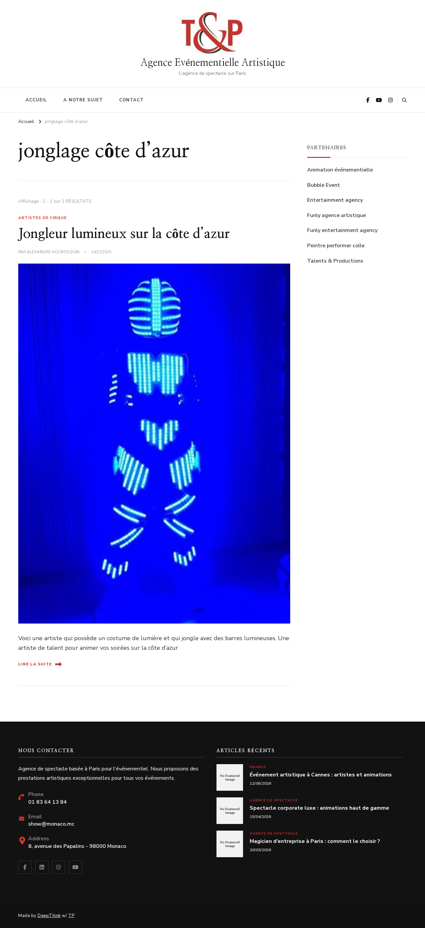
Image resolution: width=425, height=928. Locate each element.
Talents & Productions (335, 261)
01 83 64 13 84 (47, 802)
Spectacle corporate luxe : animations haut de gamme (319, 808)
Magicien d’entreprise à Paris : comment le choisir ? (315, 841)
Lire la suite (35, 664)
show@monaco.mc (51, 824)
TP (71, 916)
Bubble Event (323, 185)
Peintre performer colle (336, 245)
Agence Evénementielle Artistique (212, 63)
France (258, 766)
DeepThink (49, 916)
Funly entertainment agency (342, 230)
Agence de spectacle (274, 800)
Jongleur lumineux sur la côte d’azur (124, 234)
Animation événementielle (340, 170)
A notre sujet (83, 100)
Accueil (36, 100)
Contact (131, 100)
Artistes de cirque (42, 217)
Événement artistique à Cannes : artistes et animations (321, 774)
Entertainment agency (335, 200)
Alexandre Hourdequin (53, 252)
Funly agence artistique (336, 215)
